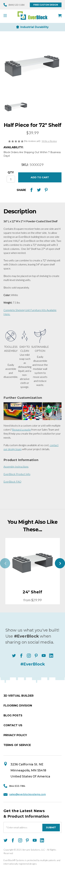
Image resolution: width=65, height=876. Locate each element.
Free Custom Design (45, 5)
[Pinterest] (46, 190)
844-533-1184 (17, 785)
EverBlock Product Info (17, 474)
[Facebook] (32, 190)
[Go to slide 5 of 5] (5, 563)
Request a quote (21, 429)
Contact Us (13, 725)
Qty (11, 172)
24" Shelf (32, 592)
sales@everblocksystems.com (27, 794)
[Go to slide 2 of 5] (60, 563)
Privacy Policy (15, 735)
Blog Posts (13, 715)
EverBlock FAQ (12, 481)
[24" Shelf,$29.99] (33, 562)
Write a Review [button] (49, 141)
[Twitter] (39, 190)
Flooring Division (18, 705)
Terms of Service (17, 745)
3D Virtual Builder (19, 695)
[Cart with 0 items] (60, 15)
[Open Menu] (6, 15)
